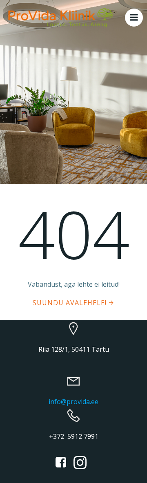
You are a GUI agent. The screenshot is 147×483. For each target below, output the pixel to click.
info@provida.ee (73, 401)
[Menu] (134, 18)
